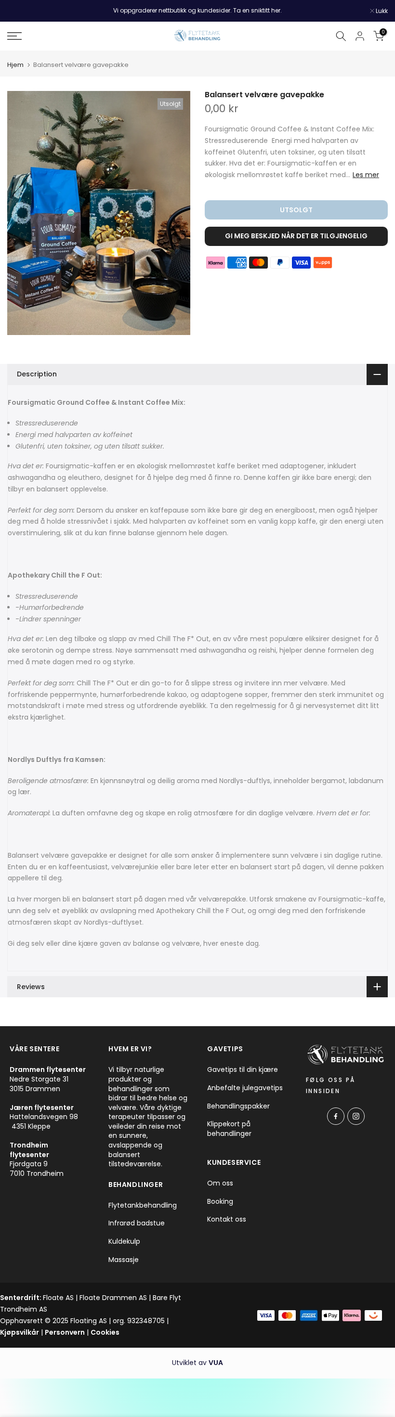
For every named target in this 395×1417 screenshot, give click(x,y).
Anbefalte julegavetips (245, 1088)
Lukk (18, 11)
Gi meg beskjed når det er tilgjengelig (296, 236)
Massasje (123, 1259)
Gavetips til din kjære (242, 1069)
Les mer (366, 175)
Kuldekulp (124, 1241)
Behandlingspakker (238, 1106)
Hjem (15, 65)
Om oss (220, 1183)
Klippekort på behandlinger (229, 1129)
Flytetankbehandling (142, 1205)
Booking (220, 1201)
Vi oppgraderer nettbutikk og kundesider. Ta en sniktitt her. (197, 10)
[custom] (335, 1116)
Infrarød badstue (136, 1223)
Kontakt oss (226, 1219)
